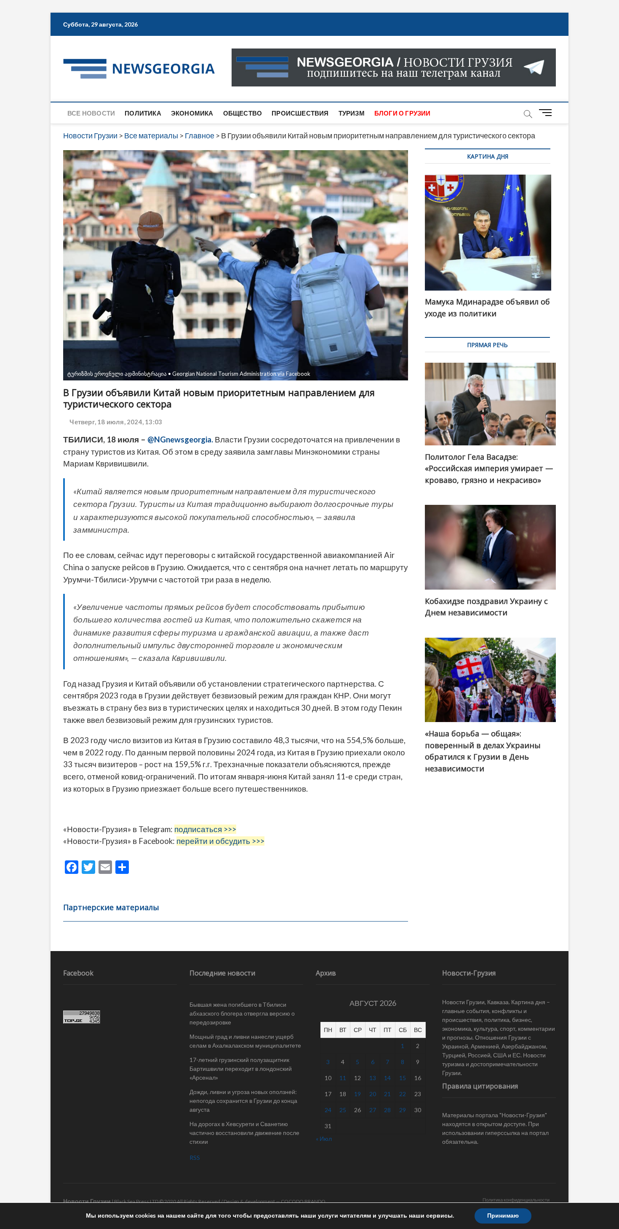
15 (402, 1077)
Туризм (352, 113)
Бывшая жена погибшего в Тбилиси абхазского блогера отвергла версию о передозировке (242, 1013)
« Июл (324, 1138)
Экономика (192, 113)
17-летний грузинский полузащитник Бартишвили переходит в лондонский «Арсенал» (240, 1068)
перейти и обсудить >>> (220, 841)
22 (402, 1093)
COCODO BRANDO (303, 1201)
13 (372, 1077)
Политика (143, 113)
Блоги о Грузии (402, 113)
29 (402, 1109)
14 (387, 1077)
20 (372, 1093)
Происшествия (300, 113)
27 (372, 1109)
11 (342, 1077)
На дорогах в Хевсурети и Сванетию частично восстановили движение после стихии (244, 1132)
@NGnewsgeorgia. (180, 439)
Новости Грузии (87, 1201)
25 (342, 1109)
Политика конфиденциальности (516, 1199)
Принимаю (503, 1216)
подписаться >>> (205, 829)
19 (357, 1093)
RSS (194, 1157)
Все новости (91, 113)
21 (387, 1093)
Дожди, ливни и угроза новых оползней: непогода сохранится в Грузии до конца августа (243, 1100)
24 (328, 1109)
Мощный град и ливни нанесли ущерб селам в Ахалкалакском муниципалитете (245, 1041)
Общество (242, 113)
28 (387, 1109)
